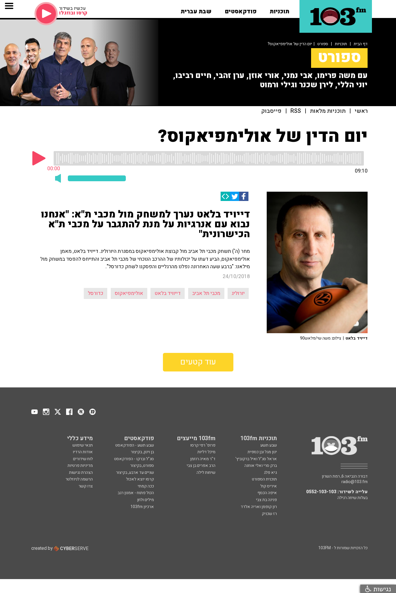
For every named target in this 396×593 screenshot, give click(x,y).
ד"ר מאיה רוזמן (202, 459)
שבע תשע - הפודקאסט (134, 445)
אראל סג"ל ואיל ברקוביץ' (256, 459)
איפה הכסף (267, 493)
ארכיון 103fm (142, 507)
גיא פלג (270, 472)
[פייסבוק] (243, 196)
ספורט (322, 44)
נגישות (381, 588)
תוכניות (341, 44)
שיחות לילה (206, 472)
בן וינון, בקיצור (142, 452)
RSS (295, 111)
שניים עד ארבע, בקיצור (135, 472)
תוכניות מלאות (328, 111)
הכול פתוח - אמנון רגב (136, 493)
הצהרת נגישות (81, 472)
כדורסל (95, 293)
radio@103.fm (354, 482)
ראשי (361, 111)
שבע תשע (268, 445)
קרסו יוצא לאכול (140, 479)
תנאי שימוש (82, 445)
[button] (279, 9)
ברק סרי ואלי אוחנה (260, 465)
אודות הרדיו (83, 452)
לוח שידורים (83, 459)
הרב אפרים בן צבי (201, 465)
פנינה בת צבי (266, 500)
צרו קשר (86, 486)
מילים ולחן (145, 500)
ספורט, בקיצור (142, 465)
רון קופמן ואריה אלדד (259, 507)
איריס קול (268, 486)
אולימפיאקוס (129, 293)
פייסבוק (271, 111)
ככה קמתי (146, 486)
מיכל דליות (206, 452)
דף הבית (361, 44)
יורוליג (238, 293)
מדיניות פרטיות (80, 465)
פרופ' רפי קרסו (202, 445)
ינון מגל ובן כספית (262, 452)
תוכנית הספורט (264, 479)
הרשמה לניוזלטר (79, 479)
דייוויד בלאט (168, 293)
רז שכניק (269, 514)
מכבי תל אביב (206, 293)
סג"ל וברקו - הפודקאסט (134, 459)
